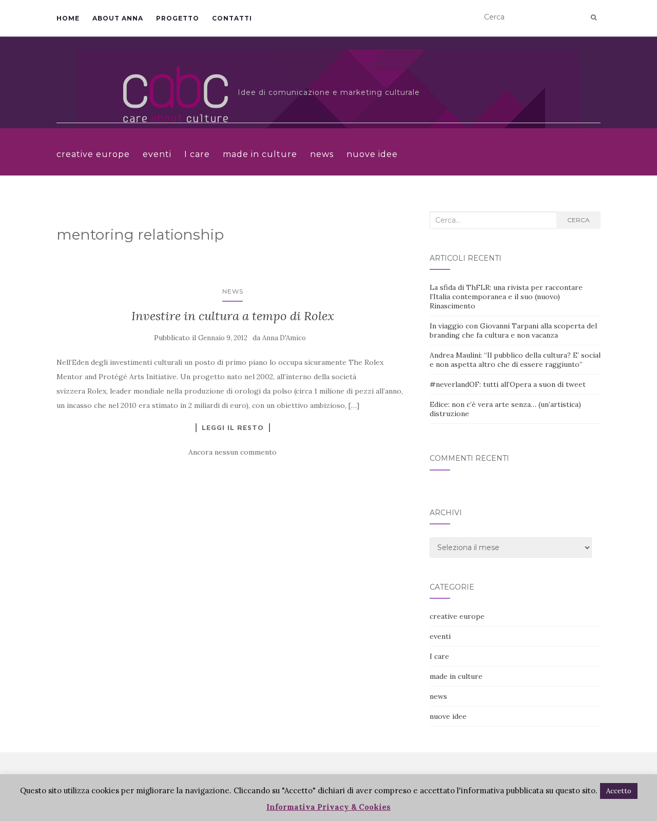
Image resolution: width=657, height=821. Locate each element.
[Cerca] (594, 17)
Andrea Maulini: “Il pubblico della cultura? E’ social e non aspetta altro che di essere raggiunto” (515, 359)
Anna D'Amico (284, 338)
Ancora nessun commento (232, 452)
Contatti (232, 18)
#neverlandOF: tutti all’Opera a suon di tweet (508, 384)
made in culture (260, 154)
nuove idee (372, 154)
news (322, 154)
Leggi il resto (233, 427)
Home (68, 18)
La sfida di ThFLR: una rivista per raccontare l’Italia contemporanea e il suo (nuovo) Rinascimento (506, 296)
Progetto (177, 18)
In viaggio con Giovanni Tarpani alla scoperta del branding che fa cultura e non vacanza (513, 330)
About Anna (117, 18)
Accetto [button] (618, 791)
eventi (157, 154)
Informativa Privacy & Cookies (328, 807)
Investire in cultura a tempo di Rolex (232, 316)
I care (197, 154)
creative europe (93, 154)
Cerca (578, 220)
